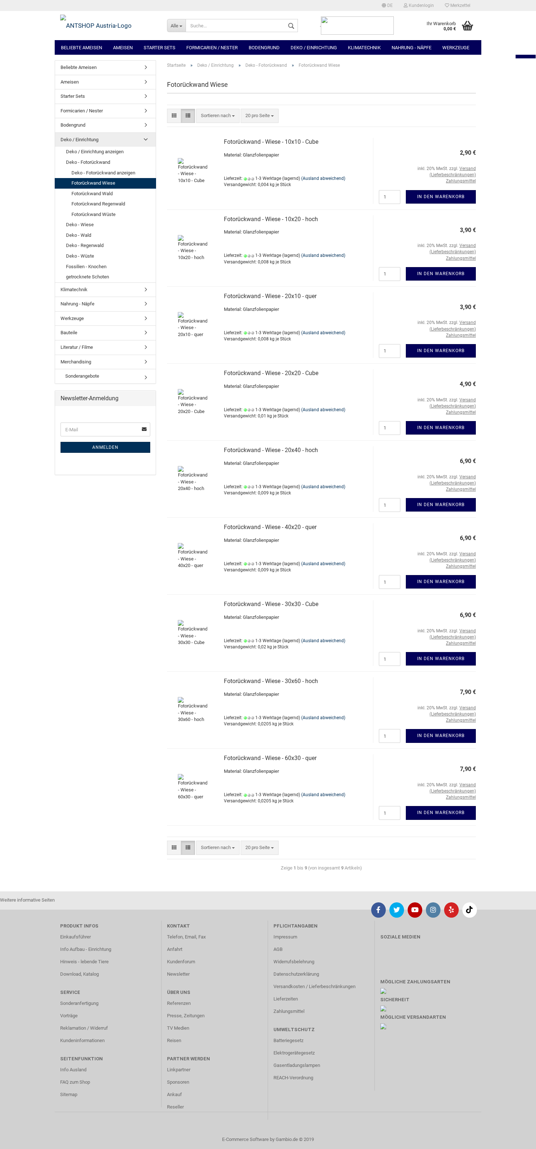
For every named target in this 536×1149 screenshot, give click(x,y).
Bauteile (69, 332)
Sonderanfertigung (79, 1003)
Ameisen (123, 47)
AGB (278, 949)
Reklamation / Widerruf (84, 1028)
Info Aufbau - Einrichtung (85, 949)
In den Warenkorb (441, 196)
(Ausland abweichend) (323, 178)
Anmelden (105, 447)
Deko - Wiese (80, 224)
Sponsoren (178, 1082)
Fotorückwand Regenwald (98, 204)
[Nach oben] (516, 1138)
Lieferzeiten (285, 999)
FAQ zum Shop (75, 1082)
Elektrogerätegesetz (294, 1053)
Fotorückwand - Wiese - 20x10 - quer (270, 296)
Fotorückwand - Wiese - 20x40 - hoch (271, 450)
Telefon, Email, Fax (186, 937)
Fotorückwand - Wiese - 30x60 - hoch (271, 681)
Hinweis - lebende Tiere (84, 961)
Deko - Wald (78, 235)
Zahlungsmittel (288, 1011)
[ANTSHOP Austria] (108, 25)
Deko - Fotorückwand (88, 162)
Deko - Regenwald (85, 245)
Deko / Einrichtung (314, 47)
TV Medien (178, 1028)
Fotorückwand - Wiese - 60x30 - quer (270, 758)
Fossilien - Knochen (86, 266)
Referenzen (179, 1003)
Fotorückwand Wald (92, 193)
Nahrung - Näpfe (411, 47)
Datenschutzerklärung (296, 974)
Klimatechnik (364, 47)
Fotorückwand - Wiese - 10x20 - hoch (271, 219)
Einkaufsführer (75, 937)
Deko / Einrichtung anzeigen (95, 151)
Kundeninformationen (82, 1040)
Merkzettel (459, 5)
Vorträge (69, 1015)
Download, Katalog (79, 974)
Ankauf (174, 1094)
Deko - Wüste (80, 256)
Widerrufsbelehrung (293, 961)
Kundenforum (181, 961)
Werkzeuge (455, 47)
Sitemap (68, 1094)
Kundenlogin (421, 5)
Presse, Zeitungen (186, 1015)
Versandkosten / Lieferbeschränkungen (314, 986)
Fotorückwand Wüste (93, 214)
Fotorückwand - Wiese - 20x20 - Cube (271, 373)
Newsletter (178, 974)
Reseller (175, 1107)
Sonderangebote (81, 376)
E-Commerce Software (245, 1139)
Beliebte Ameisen (81, 47)
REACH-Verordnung (293, 1077)
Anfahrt (174, 949)
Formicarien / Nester (212, 47)
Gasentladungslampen (296, 1065)
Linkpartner (178, 1069)
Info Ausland (73, 1069)
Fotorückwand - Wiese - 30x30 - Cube (271, 604)
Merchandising (76, 362)
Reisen (174, 1040)
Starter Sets (159, 47)
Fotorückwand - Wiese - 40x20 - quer (270, 527)
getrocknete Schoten (87, 276)
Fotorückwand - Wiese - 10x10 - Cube (271, 141)
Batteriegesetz (288, 1040)
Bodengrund (264, 47)
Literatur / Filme (77, 347)
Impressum (285, 937)
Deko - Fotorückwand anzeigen (103, 173)
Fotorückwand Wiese (93, 183)
